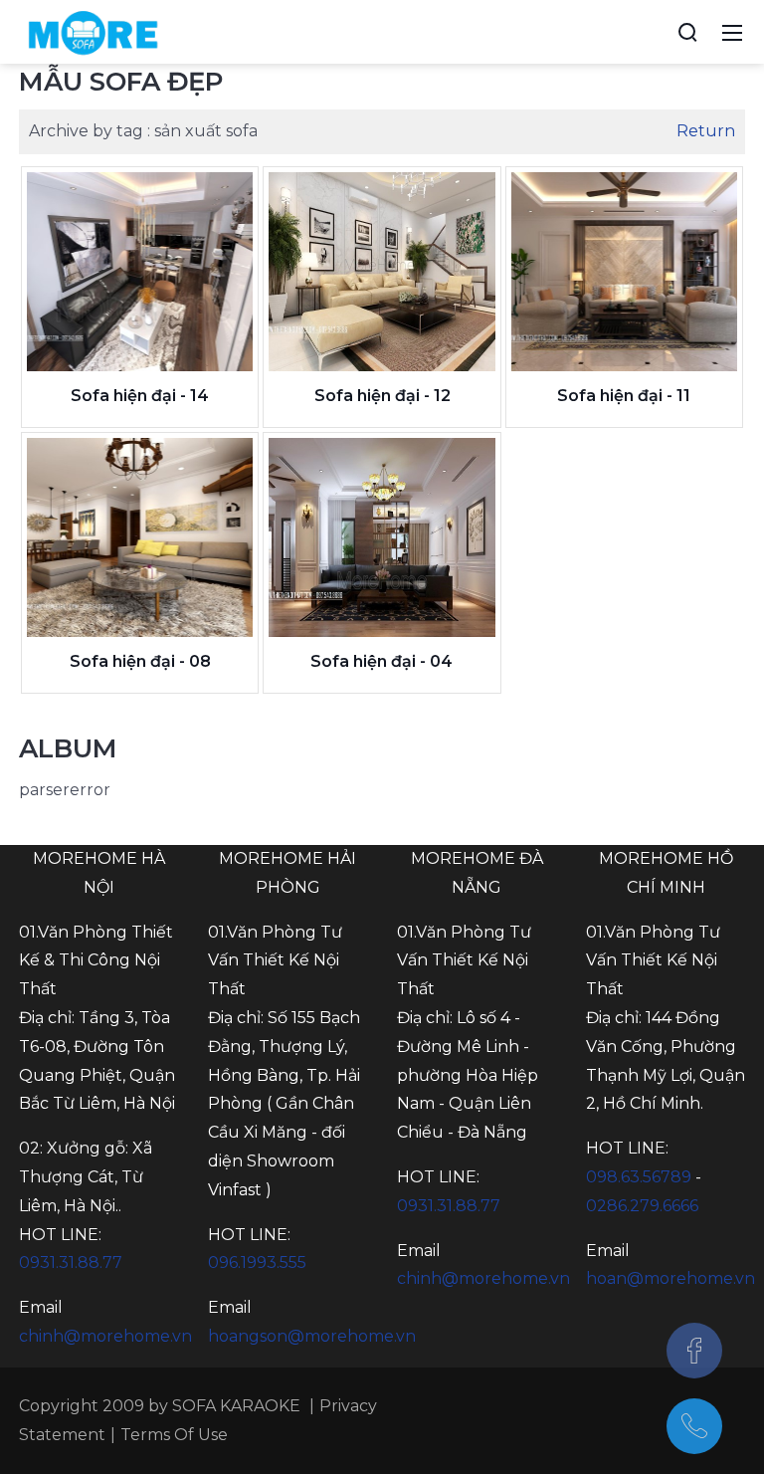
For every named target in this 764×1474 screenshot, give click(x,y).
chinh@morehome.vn (105, 1336)
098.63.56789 (638, 1176)
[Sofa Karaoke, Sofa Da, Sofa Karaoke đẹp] (92, 31)
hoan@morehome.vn (670, 1278)
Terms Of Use (174, 1434)
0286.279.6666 (642, 1205)
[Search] (687, 32)
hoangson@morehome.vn (312, 1336)
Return (705, 130)
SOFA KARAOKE (236, 1405)
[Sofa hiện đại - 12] (381, 271)
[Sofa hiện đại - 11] (624, 271)
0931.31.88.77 (70, 1262)
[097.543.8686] (694, 1426)
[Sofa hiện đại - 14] (140, 271)
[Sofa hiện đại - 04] (381, 537)
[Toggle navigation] (732, 32)
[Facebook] (694, 1350)
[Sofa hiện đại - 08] (140, 537)
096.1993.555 (257, 1262)
